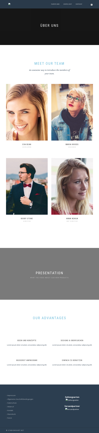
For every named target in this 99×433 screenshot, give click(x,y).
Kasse (9, 418)
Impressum (11, 395)
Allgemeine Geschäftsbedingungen (20, 399)
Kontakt (10, 410)
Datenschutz (12, 403)
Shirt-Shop (79, 4)
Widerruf (10, 407)
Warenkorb (11, 414)
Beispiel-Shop (68, 4)
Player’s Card (55, 4)
